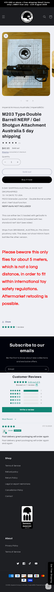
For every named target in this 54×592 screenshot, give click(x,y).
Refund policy (11, 472)
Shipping (5, 152)
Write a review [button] (27, 410)
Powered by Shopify (42, 585)
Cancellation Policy (14, 490)
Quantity (6, 157)
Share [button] (8, 322)
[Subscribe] (46, 369)
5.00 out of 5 (34, 382)
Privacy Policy (11, 546)
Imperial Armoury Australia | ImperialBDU (23, 585)
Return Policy (11, 478)
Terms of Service (13, 466)
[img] (8, 426)
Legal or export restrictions (17, 484)
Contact (9, 496)
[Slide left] (21, 101)
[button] (3, 17)
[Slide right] (33, 101)
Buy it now (27, 180)
